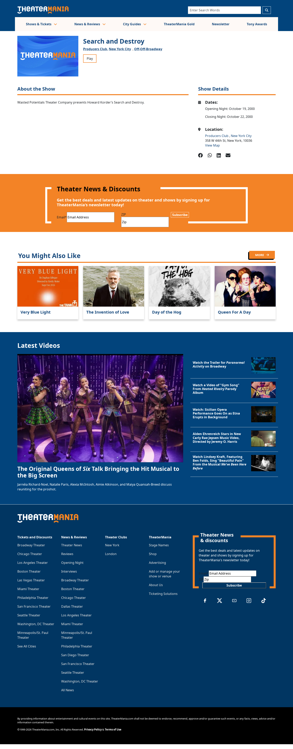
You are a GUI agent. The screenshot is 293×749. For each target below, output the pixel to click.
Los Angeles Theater (32, 562)
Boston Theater (29, 571)
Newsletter (220, 24)
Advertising (157, 562)
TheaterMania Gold (179, 24)
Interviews (69, 571)
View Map (212, 145)
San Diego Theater (75, 655)
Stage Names (159, 545)
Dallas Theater (72, 606)
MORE (260, 255)
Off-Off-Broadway (148, 49)
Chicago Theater (29, 554)
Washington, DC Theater (35, 624)
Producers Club (217, 136)
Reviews (67, 554)
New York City (120, 49)
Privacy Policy (93, 729)
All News (67, 690)
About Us (156, 585)
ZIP (123, 214)
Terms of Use (113, 729)
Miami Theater (28, 589)
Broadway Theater (31, 545)
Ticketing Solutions (163, 594)
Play (90, 58)
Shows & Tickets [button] (39, 24)
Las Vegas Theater (31, 580)
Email (62, 217)
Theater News (71, 545)
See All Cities (26, 646)
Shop (153, 554)
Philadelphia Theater (32, 597)
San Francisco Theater (34, 606)
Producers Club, (95, 49)
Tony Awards (257, 24)
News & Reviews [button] (87, 24)
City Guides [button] (132, 24)
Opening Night (72, 562)
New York (112, 545)
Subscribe (180, 215)
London (111, 554)
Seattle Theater (28, 615)
